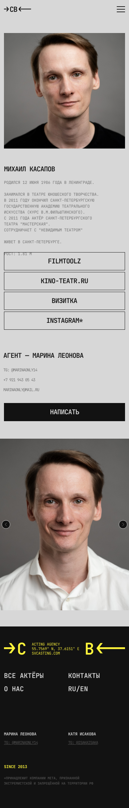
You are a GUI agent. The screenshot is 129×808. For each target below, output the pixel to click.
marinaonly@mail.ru (21, 389)
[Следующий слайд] (123, 524)
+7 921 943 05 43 (19, 380)
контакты (84, 675)
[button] (119, 9)
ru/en (78, 689)
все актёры (24, 675)
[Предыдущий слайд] (6, 524)
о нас (14, 689)
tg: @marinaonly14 (20, 370)
